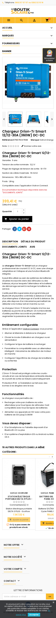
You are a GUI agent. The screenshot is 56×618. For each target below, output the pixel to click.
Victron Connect (31, 328)
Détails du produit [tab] (33, 241)
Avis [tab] (32, 246)
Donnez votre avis (32, 146)
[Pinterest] (29, 229)
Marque (35, 140)
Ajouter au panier (16, 219)
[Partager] (14, 229)
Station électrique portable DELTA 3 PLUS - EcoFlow (18, 499)
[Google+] (24, 229)
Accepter (34, 614)
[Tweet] (19, 229)
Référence (7, 140)
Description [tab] (10, 241)
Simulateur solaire (49, 59)
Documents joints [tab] (14, 246)
